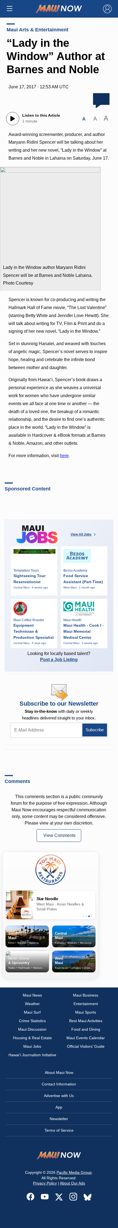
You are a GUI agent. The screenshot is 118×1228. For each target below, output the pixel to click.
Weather (32, 1003)
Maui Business (85, 995)
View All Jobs (81, 534)
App (58, 1107)
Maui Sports (85, 1012)
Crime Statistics (32, 1021)
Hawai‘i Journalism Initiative (32, 1055)
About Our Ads (72, 1183)
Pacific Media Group (74, 1172)
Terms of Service (59, 1130)
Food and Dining (85, 1029)
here (64, 455)
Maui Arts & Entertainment (37, 29)
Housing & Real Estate (32, 1038)
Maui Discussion (32, 1029)
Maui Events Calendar (85, 1038)
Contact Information (59, 1084)
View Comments (59, 835)
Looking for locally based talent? (58, 656)
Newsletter (59, 1119)
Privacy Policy (45, 1183)
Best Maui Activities (85, 1021)
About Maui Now (59, 1072)
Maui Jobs (32, 1046)
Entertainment (86, 1003)
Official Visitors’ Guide (86, 1046)
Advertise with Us (59, 1095)
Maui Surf (32, 1012)
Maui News (32, 995)
